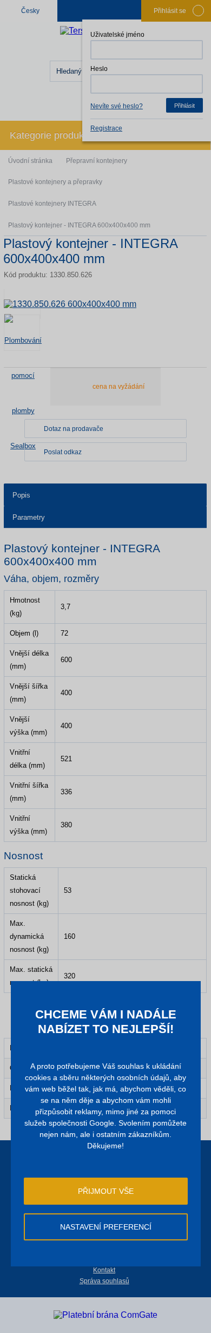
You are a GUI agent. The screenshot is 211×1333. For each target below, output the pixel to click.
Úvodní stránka (30, 161)
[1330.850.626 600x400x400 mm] (105, 304)
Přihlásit (184, 105)
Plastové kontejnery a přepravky (55, 182)
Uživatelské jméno (117, 34)
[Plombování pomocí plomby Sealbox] (22, 333)
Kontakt (104, 1270)
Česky (30, 11)
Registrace (106, 128)
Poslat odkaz (63, 452)
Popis (21, 495)
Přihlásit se (170, 11)
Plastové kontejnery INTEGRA (52, 203)
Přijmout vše (106, 1191)
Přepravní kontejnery (96, 161)
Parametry (28, 517)
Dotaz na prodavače (73, 429)
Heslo (99, 69)
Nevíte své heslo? (116, 106)
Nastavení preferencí (105, 1227)
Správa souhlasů (104, 1281)
